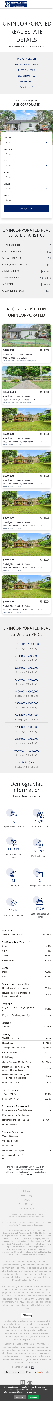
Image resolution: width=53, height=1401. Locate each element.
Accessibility (26, 1195)
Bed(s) (6, 161)
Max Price (8, 149)
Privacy (26, 1190)
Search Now (26, 208)
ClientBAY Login (26, 1204)
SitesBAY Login (26, 1208)
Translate (45, 1372)
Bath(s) (7, 172)
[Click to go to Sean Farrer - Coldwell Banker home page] (25, 3)
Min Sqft (7, 184)
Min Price (8, 138)
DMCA (26, 1199)
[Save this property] (48, 327)
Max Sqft (8, 195)
